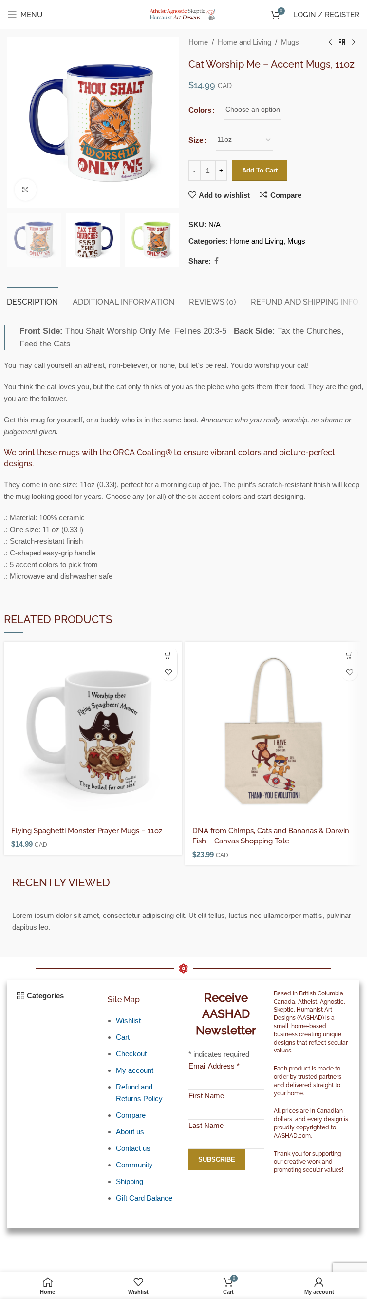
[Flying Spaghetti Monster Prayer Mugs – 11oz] (93, 731)
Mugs (290, 42)
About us (130, 1131)
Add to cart (260, 170)
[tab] (32, 300)
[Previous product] (330, 43)
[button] (168, 655)
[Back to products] (342, 43)
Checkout (131, 1054)
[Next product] (353, 43)
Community (134, 1165)
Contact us (133, 1148)
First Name (206, 1095)
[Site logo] (184, 14)
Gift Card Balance (144, 1198)
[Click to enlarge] (26, 190)
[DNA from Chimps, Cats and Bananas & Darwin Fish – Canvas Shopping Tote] (274, 731)
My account (134, 1070)
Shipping (129, 1181)
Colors (199, 110)
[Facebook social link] (217, 260)
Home (198, 42)
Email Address (214, 1066)
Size (195, 140)
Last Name (206, 1125)
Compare (131, 1115)
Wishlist (128, 1020)
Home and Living (244, 42)
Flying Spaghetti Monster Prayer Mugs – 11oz (86, 830)
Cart (123, 1037)
